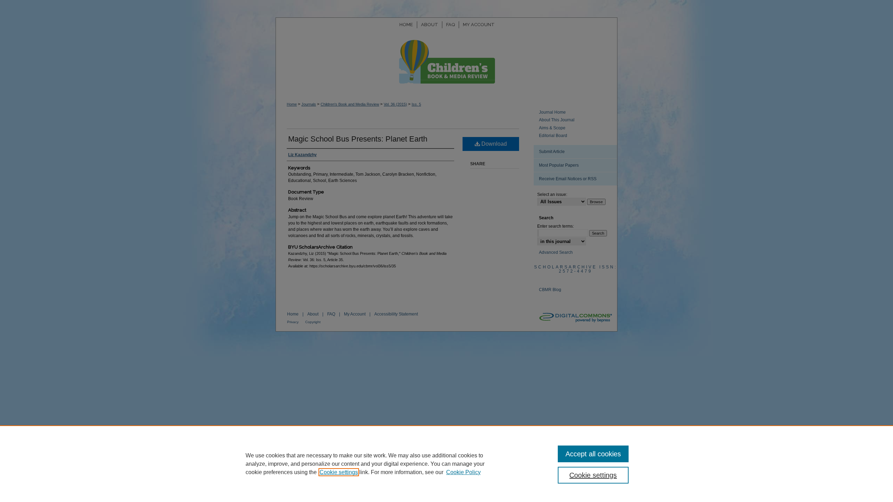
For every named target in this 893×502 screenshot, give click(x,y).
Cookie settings (339, 472)
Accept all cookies (593, 454)
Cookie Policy (463, 472)
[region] (446, 463)
